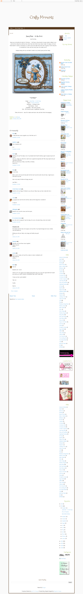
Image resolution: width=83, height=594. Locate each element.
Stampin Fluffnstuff (64, 111)
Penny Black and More (65, 78)
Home (11, 28)
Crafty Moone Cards (17, 189)
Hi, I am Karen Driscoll (17, 218)
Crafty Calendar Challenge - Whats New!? (69, 217)
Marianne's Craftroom (65, 120)
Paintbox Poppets (62, 313)
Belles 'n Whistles (62, 266)
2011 (62, 541)
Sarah (14, 154)
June (63, 527)
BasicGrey (61, 261)
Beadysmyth (63, 70)
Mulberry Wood (62, 306)
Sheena (60, 325)
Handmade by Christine (65, 102)
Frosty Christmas (35, 102)
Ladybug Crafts (62, 297)
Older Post (53, 296)
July (63, 525)
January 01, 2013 (16, 236)
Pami (13, 170)
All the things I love (65, 134)
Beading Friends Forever (65, 67)
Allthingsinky (15, 209)
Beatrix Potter (62, 264)
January (64, 538)
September (64, 521)
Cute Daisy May (62, 280)
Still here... (68, 112)
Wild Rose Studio (62, 343)
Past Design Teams (19, 28)
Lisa (15, 117)
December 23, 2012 (16, 137)
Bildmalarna (61, 268)
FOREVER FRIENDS (63, 291)
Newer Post (13, 296)
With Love (67, 233)
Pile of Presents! (65, 512)
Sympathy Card (69, 198)
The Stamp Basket (63, 340)
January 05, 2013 (16, 288)
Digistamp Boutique (63, 284)
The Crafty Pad (62, 336)
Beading (61, 262)
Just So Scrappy (35, 591)
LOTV (20, 118)
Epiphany (61, 288)
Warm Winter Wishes (66, 514)
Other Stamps (62, 311)
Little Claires (62, 298)
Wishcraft (63, 161)
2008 (62, 547)
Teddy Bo (61, 334)
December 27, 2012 (16, 213)
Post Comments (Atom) (19, 299)
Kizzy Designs (63, 142)
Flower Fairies (62, 289)
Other (60, 309)
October (64, 519)
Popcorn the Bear (63, 322)
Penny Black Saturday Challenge (65, 83)
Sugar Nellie (61, 329)
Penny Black (61, 314)
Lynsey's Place (64, 206)
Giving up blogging (64, 121)
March (63, 534)
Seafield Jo (15, 142)
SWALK (60, 331)
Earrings (61, 286)
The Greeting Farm (63, 338)
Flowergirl (14, 241)
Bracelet (61, 270)
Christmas (61, 273)
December (64, 508)
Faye (13, 133)
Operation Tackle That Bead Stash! (66, 63)
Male (60, 302)
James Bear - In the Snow (35, 101)
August (63, 523)
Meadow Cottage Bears (64, 304)
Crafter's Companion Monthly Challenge (66, 90)
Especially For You (64, 179)
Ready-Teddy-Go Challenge (66, 94)
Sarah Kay (61, 323)
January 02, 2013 (16, 260)
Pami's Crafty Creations (65, 188)
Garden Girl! (68, 189)
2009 (62, 545)
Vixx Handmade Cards (65, 170)
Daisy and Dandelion (63, 282)
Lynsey (14, 253)
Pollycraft (61, 320)
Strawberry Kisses (63, 327)
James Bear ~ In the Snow (67, 509)
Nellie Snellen (62, 307)
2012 (62, 506)
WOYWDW (61, 347)
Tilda (60, 341)
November (64, 516)
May (63, 529)
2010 (62, 543)
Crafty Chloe (63, 241)
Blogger (44, 587)
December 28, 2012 (16, 222)
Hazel (14, 264)
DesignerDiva (63, 223)
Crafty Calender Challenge (66, 86)
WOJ (60, 345)
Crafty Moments (41, 17)
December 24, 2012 (16, 204)
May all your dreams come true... (68, 155)
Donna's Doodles (64, 197)
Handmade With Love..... (65, 214)
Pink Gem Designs (62, 316)
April (63, 532)
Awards (60, 259)
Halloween (61, 293)
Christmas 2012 (16, 118)
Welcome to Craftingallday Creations (66, 152)
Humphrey (61, 295)
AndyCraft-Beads (62, 257)
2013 (62, 504)
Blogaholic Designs (57, 591)
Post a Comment (14, 291)
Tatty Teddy (61, 332)
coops (14, 197)
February (64, 536)
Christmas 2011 (62, 275)
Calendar (61, 271)
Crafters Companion (63, 279)
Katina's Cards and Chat (65, 232)
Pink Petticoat (62, 318)
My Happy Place (64, 125)
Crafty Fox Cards (64, 250)
